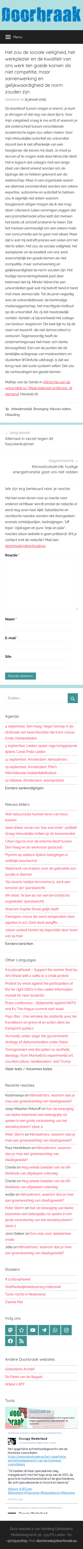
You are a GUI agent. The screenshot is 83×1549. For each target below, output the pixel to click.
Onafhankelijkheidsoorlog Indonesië (33, 1287)
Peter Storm (14, 1134)
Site (8, 657)
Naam (11, 619)
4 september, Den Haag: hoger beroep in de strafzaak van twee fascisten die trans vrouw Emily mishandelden (39, 732)
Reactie (12, 555)
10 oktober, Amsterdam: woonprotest (34, 780)
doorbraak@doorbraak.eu (25, 546)
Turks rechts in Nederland (25, 1294)
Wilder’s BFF (15, 1384)
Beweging (40, 409)
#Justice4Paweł (17, 1279)
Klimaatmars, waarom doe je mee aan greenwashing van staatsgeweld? (38, 1154)
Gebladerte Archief (19, 1369)
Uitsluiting (12, 415)
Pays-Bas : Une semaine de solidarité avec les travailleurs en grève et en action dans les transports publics (41, 1022)
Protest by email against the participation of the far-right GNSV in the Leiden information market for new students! (39, 989)
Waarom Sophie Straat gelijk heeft (32, 909)
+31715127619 (16, 1541)
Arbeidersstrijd (21, 409)
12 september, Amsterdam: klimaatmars (36, 759)
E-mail (11, 638)
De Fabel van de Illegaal (23, 1377)
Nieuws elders (60, 409)
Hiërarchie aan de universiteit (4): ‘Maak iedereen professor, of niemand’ (38, 388)
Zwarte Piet (14, 1302)
